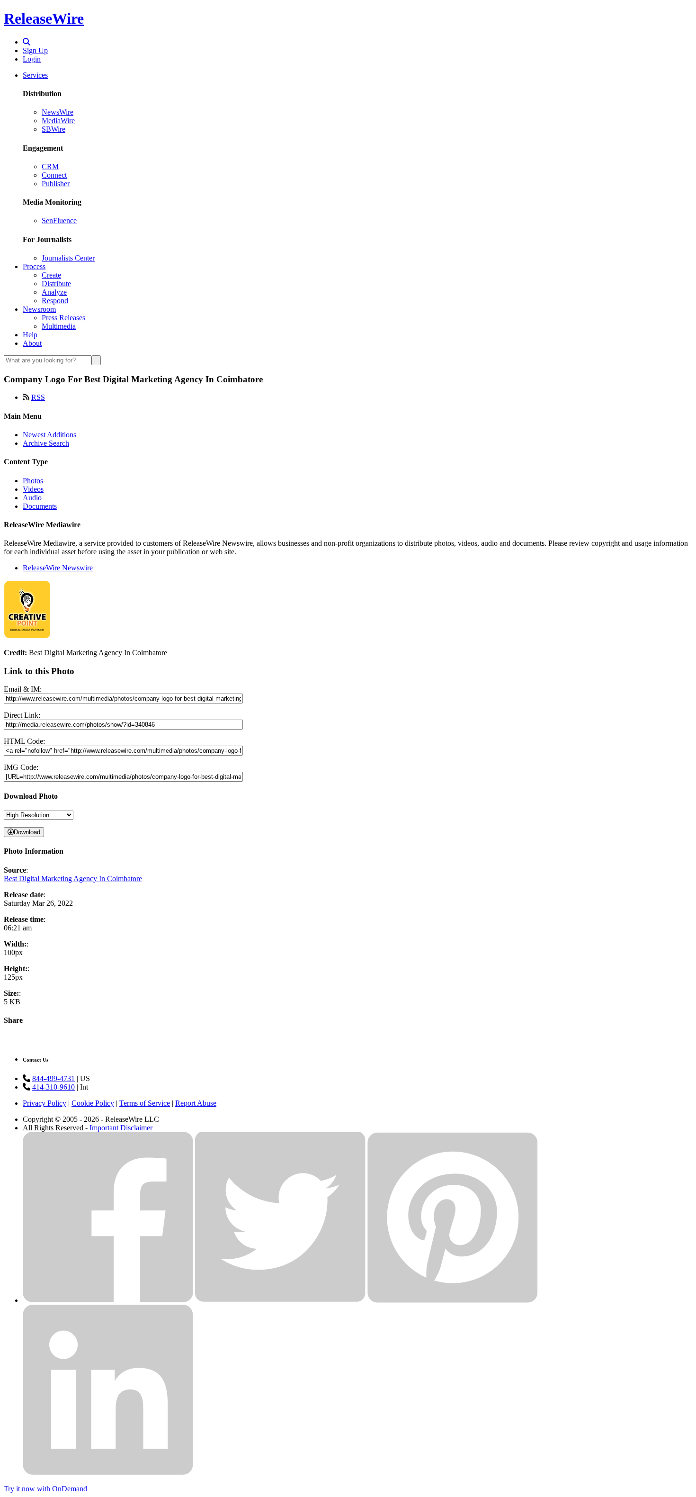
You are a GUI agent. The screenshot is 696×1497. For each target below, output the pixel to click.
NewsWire (57, 112)
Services (35, 75)
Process (34, 266)
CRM (50, 166)
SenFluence (59, 220)
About (32, 343)
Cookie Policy (92, 1103)
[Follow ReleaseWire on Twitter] (280, 1300)
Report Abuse (195, 1103)
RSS (38, 397)
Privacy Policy (44, 1103)
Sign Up (35, 50)
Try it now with (45, 1489)
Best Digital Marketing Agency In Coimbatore (73, 879)
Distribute (56, 284)
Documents (40, 506)
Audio (32, 498)
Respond (55, 301)
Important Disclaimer (120, 1128)
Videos (33, 489)
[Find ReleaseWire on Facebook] (108, 1300)
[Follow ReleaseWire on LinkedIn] (108, 1473)
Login (32, 59)
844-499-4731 (53, 1078)
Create (51, 275)
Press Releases (63, 318)
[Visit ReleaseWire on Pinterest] (452, 1300)
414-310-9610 (53, 1087)
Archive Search (46, 443)
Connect (54, 175)
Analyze (54, 292)
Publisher (56, 184)
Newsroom (39, 309)
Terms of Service (144, 1103)
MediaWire (58, 121)
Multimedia (59, 326)
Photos (33, 481)
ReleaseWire (44, 18)
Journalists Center (68, 258)
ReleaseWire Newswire (58, 568)
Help (30, 335)
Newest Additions (49, 435)
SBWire (53, 129)
